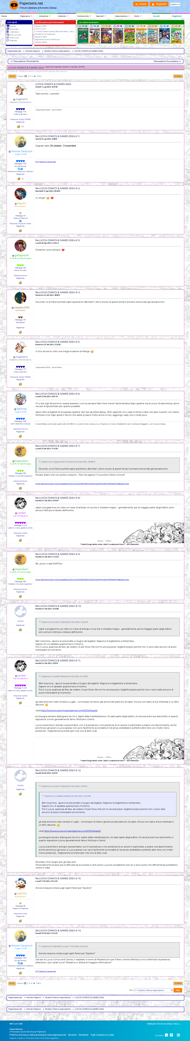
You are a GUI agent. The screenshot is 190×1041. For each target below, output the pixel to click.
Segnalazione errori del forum (47, 39)
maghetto (22, 99)
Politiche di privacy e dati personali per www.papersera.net (38, 1035)
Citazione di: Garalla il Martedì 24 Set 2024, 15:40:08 (64, 676)
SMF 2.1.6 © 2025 (16, 1024)
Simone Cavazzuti (21, 151)
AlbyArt (21, 203)
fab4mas (22, 408)
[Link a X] (171, 1035)
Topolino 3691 (40, 26)
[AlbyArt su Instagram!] (20, 221)
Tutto (39, 76)
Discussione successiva (166, 61)
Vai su (12, 983)
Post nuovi (14, 38)
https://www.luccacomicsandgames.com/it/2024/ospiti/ (69, 710)
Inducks (62, 16)
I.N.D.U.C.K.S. (40, 29)
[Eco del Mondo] (22, 169)
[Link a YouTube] (175, 1035)
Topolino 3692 (41, 37)
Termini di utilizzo (164, 1024)
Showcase (14, 29)
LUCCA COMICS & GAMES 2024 (53, 84)
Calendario (14, 32)
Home (4, 16)
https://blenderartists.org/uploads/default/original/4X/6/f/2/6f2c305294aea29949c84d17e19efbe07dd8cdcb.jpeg (82, 484)
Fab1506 (22, 893)
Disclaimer (84, 1035)
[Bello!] (18, 126)
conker (22, 513)
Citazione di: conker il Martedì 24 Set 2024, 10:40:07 (64, 622)
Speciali (100, 16)
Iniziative (43, 16)
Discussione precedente (26, 61)
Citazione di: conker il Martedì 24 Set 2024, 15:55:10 (64, 786)
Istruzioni (72, 1035)
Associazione (121, 16)
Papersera (25, 16)
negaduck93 (21, 307)
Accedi (156, 16)
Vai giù (12, 76)
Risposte (13, 40)
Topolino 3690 (41, 42)
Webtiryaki (151, 1024)
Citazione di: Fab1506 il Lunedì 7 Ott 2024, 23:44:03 (64, 946)
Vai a (131, 990)
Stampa (177, 76)
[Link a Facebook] (166, 1035)
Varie (136, 16)
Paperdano (21, 461)
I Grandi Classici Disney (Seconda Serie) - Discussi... (56, 31)
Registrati (177, 16)
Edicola (13, 26)
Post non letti (15, 35)
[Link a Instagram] (178, 1035)
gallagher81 (22, 255)
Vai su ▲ (177, 1024)
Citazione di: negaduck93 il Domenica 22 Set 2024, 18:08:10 (68, 462)
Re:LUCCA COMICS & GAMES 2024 (55, 136)
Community (83, 16)
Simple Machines (16, 1029)
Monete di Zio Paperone (45, 34)
